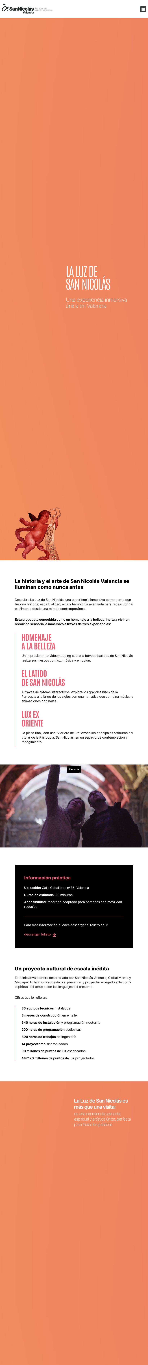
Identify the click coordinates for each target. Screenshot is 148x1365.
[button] (143, 9)
